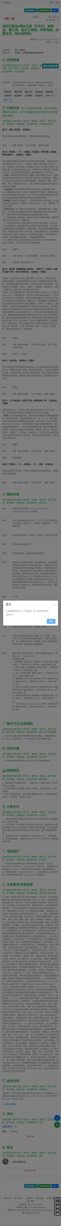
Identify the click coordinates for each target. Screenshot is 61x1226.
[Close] (54, 605)
